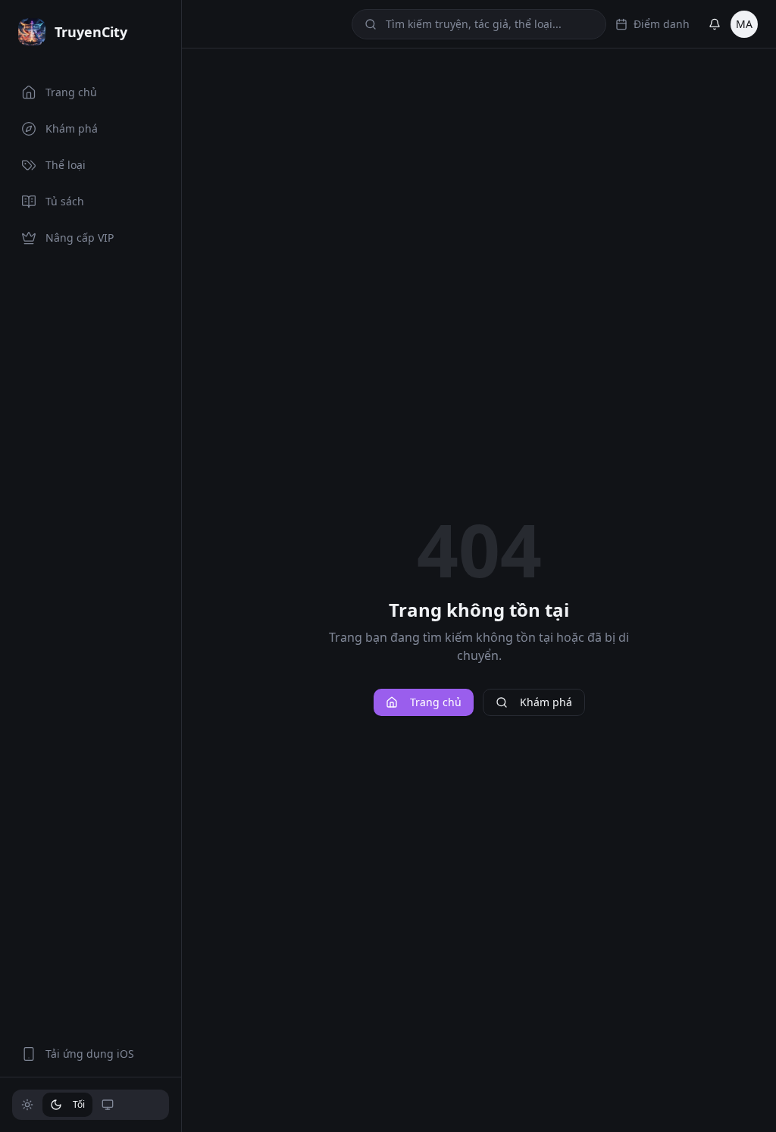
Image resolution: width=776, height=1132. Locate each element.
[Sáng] (27, 1105)
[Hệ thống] (107, 1105)
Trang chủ (436, 702)
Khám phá (546, 702)
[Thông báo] (714, 24)
